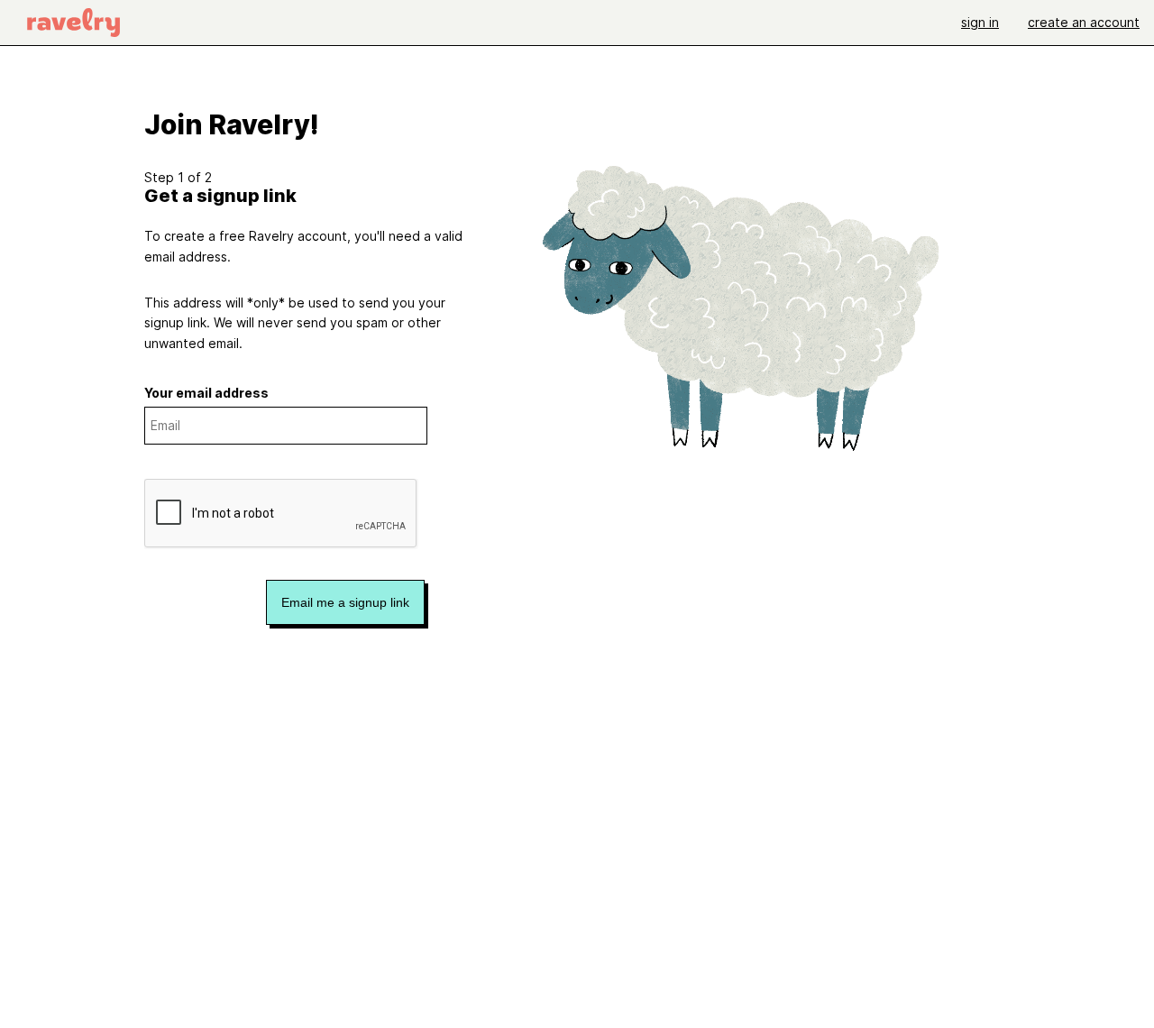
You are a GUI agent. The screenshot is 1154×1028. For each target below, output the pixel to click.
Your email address (206, 392)
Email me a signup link (345, 602)
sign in (980, 22)
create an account (1084, 22)
